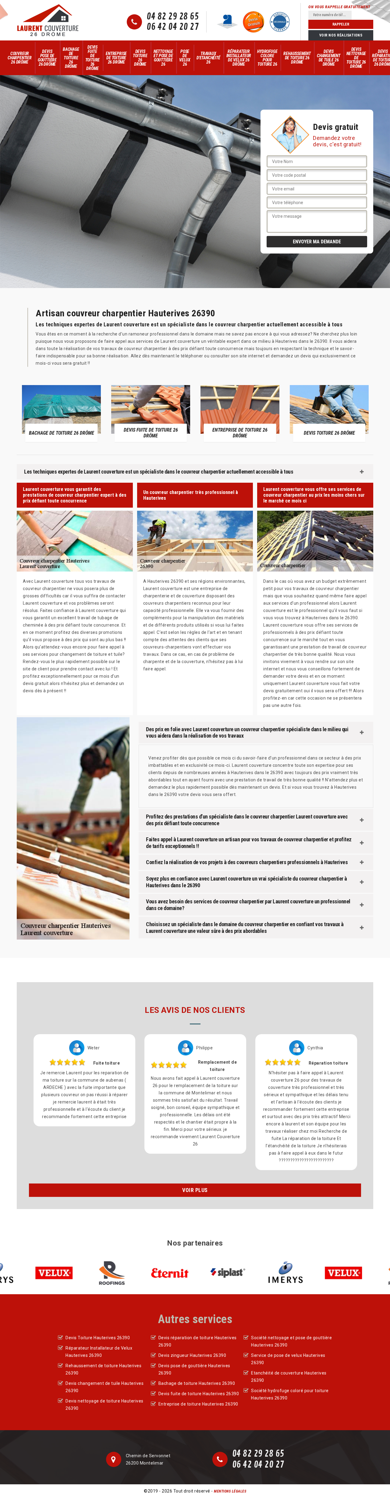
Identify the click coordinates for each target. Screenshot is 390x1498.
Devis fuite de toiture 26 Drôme (92, 58)
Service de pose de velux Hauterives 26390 (288, 1359)
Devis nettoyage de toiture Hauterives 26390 (105, 1405)
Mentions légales (230, 1491)
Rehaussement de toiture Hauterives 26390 (103, 1369)
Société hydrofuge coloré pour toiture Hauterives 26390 (290, 1394)
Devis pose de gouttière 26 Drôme (47, 58)
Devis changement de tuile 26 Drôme (328, 58)
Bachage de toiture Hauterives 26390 (196, 1383)
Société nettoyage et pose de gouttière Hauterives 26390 (291, 1341)
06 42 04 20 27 (173, 27)
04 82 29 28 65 (173, 16)
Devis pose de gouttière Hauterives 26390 (194, 1369)
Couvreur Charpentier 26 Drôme (20, 57)
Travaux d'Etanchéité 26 (208, 57)
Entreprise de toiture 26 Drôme (116, 57)
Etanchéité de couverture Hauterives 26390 (289, 1377)
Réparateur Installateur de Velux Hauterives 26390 (99, 1352)
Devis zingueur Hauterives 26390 (192, 1355)
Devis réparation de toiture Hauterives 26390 (197, 1341)
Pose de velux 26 (184, 58)
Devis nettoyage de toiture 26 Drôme (356, 58)
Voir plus (195, 1190)
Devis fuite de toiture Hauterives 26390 (198, 1393)
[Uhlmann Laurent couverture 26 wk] (48, 20)
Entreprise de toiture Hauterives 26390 (198, 1404)
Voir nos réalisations (341, 35)
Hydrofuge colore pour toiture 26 (267, 58)
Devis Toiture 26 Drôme (140, 58)
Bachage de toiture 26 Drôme (71, 58)
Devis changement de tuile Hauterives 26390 (105, 1387)
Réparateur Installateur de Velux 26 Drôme (238, 58)
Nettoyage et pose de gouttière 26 (163, 58)
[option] (61, 413)
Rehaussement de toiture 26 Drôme (297, 57)
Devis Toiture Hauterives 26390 (98, 1337)
